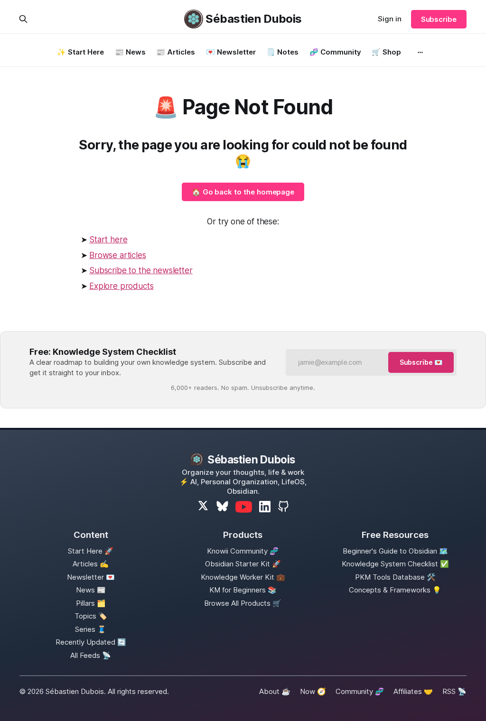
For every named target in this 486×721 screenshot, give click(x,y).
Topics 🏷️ (91, 615)
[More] (420, 52)
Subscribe (439, 19)
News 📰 (91, 589)
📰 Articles (175, 51)
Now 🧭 (313, 691)
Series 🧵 (90, 629)
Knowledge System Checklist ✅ (395, 563)
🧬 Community (335, 51)
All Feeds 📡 (90, 655)
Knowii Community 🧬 (243, 550)
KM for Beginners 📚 (243, 589)
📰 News (130, 51)
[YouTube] (243, 507)
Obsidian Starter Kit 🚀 (243, 563)
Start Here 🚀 (90, 550)
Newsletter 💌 (91, 577)
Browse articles (117, 255)
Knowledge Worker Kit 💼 (243, 577)
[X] (203, 507)
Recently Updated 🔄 (91, 642)
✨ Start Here (80, 51)
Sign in (390, 18)
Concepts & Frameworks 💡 (395, 589)
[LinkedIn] (265, 506)
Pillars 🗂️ (91, 603)
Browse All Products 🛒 (242, 603)
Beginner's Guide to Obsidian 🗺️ (395, 550)
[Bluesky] (222, 507)
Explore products (121, 286)
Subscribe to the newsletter (140, 270)
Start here (108, 239)
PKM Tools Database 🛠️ (395, 577)
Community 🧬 (360, 691)
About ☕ (274, 691)
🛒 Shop (386, 51)
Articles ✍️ (91, 563)
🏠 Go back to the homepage (243, 191)
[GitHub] (283, 506)
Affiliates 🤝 (413, 691)
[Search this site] (23, 19)
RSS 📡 (454, 691)
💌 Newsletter (231, 51)
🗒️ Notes (282, 51)
